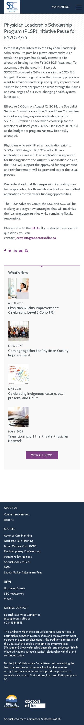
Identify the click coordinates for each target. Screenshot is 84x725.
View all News (42, 455)
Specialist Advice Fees (17, 562)
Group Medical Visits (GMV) (20, 546)
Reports (9, 519)
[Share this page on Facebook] (6, 251)
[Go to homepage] (12, 7)
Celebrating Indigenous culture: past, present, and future (36, 395)
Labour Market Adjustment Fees (23, 572)
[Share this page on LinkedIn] (16, 251)
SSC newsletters (14, 593)
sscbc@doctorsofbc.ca (17, 618)
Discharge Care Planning (18, 540)
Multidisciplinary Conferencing (22, 551)
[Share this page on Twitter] (10, 251)
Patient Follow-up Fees (18, 556)
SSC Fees (9, 528)
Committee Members (17, 514)
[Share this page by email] (21, 251)
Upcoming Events (14, 588)
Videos (8, 598)
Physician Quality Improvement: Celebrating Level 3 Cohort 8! (33, 310)
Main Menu (60, 7)
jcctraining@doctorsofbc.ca (35, 238)
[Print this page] (27, 251)
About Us (10, 507)
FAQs (36, 228)
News (7, 581)
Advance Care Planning (18, 535)
